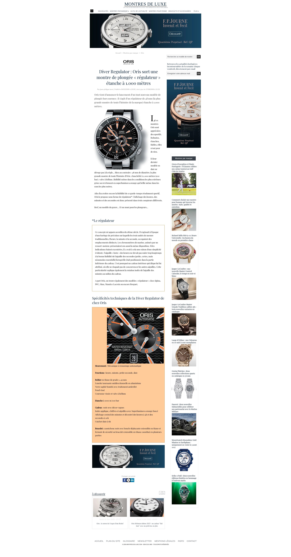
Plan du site (113, 541)
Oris (142, 53)
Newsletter (145, 541)
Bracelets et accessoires (179, 11)
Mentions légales (165, 541)
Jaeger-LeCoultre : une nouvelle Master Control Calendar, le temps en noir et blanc (184, 272)
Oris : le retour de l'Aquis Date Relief (110, 523)
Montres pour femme (158, 11)
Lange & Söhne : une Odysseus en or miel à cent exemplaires (184, 341)
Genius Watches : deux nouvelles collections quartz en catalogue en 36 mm (183, 373)
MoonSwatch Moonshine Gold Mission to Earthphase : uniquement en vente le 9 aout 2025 (184, 443)
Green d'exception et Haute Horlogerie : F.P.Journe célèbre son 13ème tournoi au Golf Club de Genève (184, 167)
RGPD (181, 541)
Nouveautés (103, 11)
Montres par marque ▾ (119, 11)
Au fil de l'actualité (138, 11)
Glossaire (129, 541)
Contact (192, 541)
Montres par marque (130, 53)
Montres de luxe (145, 4)
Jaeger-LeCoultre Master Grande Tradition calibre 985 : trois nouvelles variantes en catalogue (184, 308)
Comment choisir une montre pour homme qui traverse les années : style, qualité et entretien (184, 203)
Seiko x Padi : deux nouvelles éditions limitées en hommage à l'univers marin (184, 478)
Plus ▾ (196, 11)
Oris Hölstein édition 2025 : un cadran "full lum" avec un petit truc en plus (146, 524)
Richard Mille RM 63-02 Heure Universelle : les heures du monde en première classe (184, 237)
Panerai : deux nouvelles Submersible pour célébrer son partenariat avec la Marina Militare (184, 408)
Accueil (118, 53)
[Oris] (128, 61)
